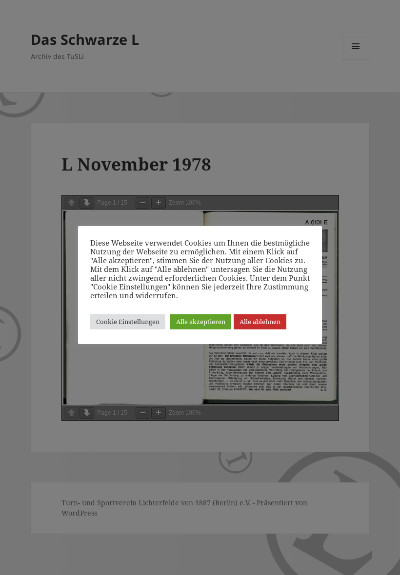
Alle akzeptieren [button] (200, 321)
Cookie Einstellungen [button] (128, 321)
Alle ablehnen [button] (260, 321)
